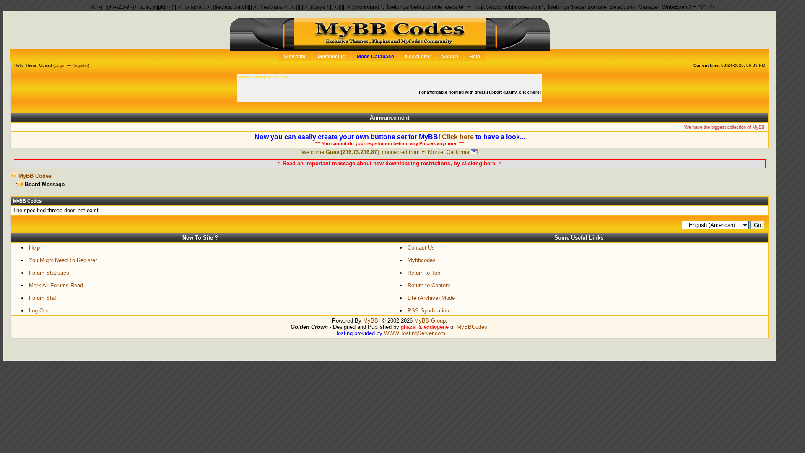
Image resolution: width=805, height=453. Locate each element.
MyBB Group (430, 321)
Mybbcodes (422, 260)
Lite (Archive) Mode (431, 298)
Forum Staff (43, 298)
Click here (458, 137)
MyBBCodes (472, 327)
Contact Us (421, 248)
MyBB (370, 321)
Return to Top (424, 273)
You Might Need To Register (63, 260)
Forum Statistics (49, 273)
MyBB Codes (35, 176)
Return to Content (429, 285)
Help (34, 248)
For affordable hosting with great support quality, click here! (480, 92)
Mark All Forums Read (56, 285)
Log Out (38, 310)
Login (60, 65)
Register (80, 65)
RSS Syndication (428, 310)
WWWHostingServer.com (414, 333)
